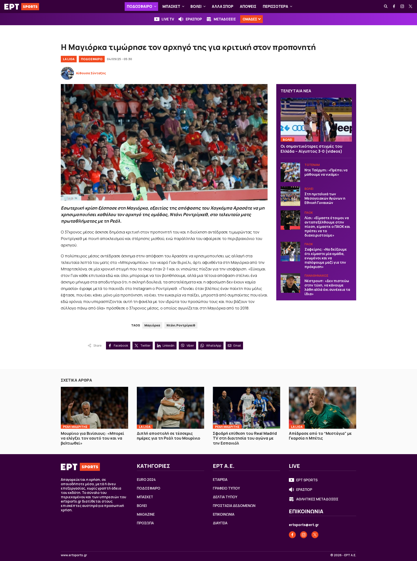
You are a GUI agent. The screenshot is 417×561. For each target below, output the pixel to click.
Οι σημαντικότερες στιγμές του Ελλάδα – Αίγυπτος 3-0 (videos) (311, 149)
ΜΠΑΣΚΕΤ (171, 6)
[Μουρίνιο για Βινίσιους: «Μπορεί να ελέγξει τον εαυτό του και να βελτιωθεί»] (94, 408)
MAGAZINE (146, 514)
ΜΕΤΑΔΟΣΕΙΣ (225, 19)
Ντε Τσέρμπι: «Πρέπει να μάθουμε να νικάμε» (326, 172)
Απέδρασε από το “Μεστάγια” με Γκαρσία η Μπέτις (320, 436)
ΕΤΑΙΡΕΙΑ (220, 479)
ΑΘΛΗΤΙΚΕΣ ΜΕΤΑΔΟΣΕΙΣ (317, 499)
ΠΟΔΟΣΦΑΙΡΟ (139, 6)
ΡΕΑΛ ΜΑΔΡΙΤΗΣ (75, 427)
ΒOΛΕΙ (196, 6)
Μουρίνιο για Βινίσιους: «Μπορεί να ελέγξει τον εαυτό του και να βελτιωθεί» (92, 438)
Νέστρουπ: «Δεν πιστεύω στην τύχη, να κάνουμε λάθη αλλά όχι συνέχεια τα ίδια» (327, 287)
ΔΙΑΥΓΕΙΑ (220, 523)
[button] (155, 6)
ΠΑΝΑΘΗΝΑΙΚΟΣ (316, 275)
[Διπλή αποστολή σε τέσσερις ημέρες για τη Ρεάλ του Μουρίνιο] (170, 408)
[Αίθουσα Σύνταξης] (67, 73)
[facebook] (394, 6)
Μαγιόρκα (152, 325)
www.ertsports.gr (74, 555)
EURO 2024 (146, 479)
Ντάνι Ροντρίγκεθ (181, 325)
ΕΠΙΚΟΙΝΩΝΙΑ (223, 514)
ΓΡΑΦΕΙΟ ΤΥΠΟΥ (226, 488)
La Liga (68, 59)
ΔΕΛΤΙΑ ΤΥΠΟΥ (225, 497)
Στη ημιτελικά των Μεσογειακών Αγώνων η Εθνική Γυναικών (324, 198)
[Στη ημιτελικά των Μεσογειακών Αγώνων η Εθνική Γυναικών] (290, 196)
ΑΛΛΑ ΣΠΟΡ (222, 6)
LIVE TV (168, 19)
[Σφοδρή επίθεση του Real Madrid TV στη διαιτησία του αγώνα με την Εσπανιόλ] (246, 408)
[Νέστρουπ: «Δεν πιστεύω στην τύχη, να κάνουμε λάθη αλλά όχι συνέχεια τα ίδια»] (290, 283)
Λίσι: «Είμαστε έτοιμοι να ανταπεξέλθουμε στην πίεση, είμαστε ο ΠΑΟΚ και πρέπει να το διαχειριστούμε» (327, 226)
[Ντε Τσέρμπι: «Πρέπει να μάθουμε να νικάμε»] (290, 172)
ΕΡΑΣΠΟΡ (194, 19)
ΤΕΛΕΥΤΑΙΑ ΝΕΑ (296, 90)
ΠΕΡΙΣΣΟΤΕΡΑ (275, 6)
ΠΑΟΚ (308, 212)
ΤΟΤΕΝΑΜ (312, 165)
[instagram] (402, 6)
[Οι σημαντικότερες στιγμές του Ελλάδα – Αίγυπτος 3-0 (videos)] (316, 120)
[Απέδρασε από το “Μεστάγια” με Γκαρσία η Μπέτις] (322, 408)
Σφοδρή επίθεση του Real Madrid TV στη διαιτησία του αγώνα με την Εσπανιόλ (245, 438)
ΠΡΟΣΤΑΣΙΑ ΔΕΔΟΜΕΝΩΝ (234, 505)
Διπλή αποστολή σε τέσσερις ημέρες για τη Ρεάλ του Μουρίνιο (168, 436)
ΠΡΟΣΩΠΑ (145, 523)
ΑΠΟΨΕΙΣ (248, 6)
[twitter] (411, 6)
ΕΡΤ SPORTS (307, 480)
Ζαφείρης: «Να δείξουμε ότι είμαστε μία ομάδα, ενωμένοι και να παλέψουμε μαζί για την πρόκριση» (325, 258)
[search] (386, 6)
